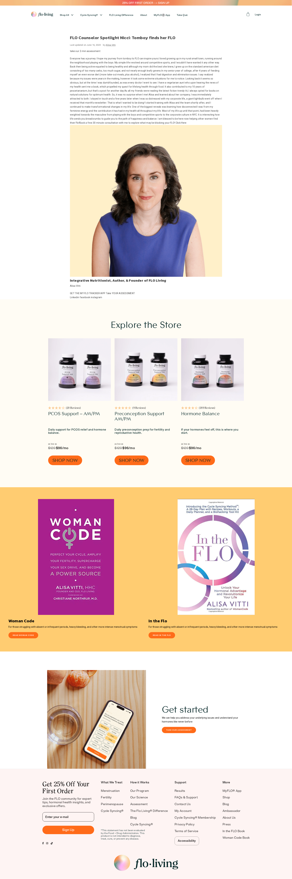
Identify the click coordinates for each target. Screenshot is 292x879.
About (143, 15)
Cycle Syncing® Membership (195, 817)
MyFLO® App (232, 791)
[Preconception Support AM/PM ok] (146, 369)
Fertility (106, 797)
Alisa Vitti (111, 45)
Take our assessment (179, 730)
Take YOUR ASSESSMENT (120, 293)
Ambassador (232, 811)
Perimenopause (112, 804)
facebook (85, 297)
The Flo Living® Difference (149, 811)
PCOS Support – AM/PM (74, 413)
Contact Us (183, 804)
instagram (96, 297)
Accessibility (187, 841)
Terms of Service (186, 831)
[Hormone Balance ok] (212, 369)
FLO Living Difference (121, 15)
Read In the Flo (162, 635)
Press (227, 824)
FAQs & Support (186, 797)
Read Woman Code (23, 635)
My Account (183, 811)
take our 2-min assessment (85, 51)
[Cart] (248, 14)
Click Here (181, 122)
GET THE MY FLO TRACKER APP (87, 293)
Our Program (139, 791)
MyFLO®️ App (162, 15)
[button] (64, 408)
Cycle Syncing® (89, 15)
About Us (229, 817)
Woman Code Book (236, 838)
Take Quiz (182, 15)
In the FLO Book (234, 831)
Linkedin (74, 297)
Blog (133, 817)
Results (180, 791)
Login (258, 14)
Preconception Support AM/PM (139, 416)
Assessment (139, 804)
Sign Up (68, 830)
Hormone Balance (200, 413)
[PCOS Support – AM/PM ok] (79, 369)
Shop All (64, 15)
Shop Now (65, 460)
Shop (226, 797)
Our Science (139, 797)
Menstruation (110, 791)
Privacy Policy (184, 824)
